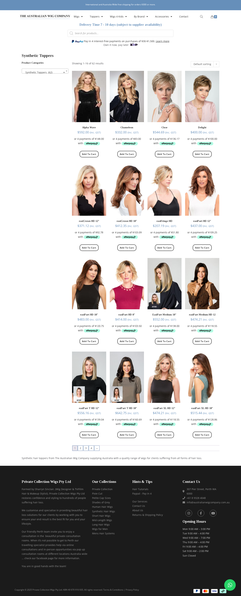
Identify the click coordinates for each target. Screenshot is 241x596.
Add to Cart (89, 154)
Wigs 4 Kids (116, 16)
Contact (183, 16)
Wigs (76, 16)
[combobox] (45, 71)
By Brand (139, 16)
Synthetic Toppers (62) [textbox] (44, 72)
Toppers (95, 16)
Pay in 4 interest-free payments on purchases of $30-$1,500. (126, 41)
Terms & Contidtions (113, 589)
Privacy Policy (132, 589)
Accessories (162, 16)
